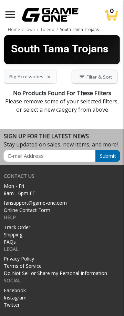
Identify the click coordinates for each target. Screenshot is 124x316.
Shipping (13, 234)
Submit (108, 155)
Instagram (15, 297)
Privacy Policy (19, 258)
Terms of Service (23, 266)
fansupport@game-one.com (35, 203)
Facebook (15, 290)
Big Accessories (30, 76)
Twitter (12, 305)
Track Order (17, 227)
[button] (10, 14)
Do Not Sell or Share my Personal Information (55, 273)
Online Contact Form (27, 210)
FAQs (10, 241)
